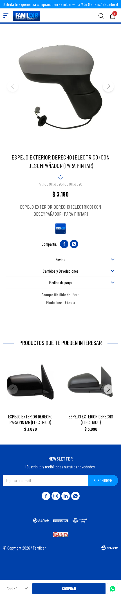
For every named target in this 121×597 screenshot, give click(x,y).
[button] (101, 15)
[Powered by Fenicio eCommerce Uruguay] (109, 548)
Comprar (69, 588)
